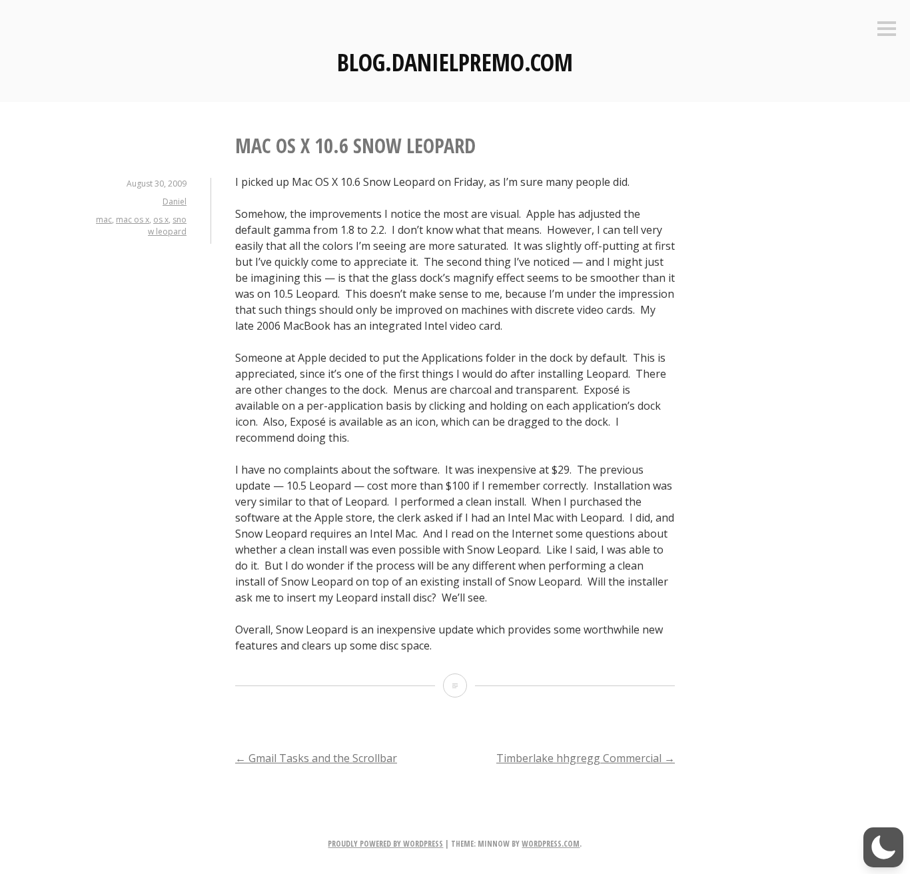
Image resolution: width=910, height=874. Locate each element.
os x (161, 219)
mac (104, 219)
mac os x (132, 219)
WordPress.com (551, 843)
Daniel (175, 201)
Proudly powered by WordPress (385, 843)
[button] (883, 847)
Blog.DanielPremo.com (455, 62)
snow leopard (167, 225)
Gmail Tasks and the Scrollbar (316, 758)
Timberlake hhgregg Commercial (585, 758)
